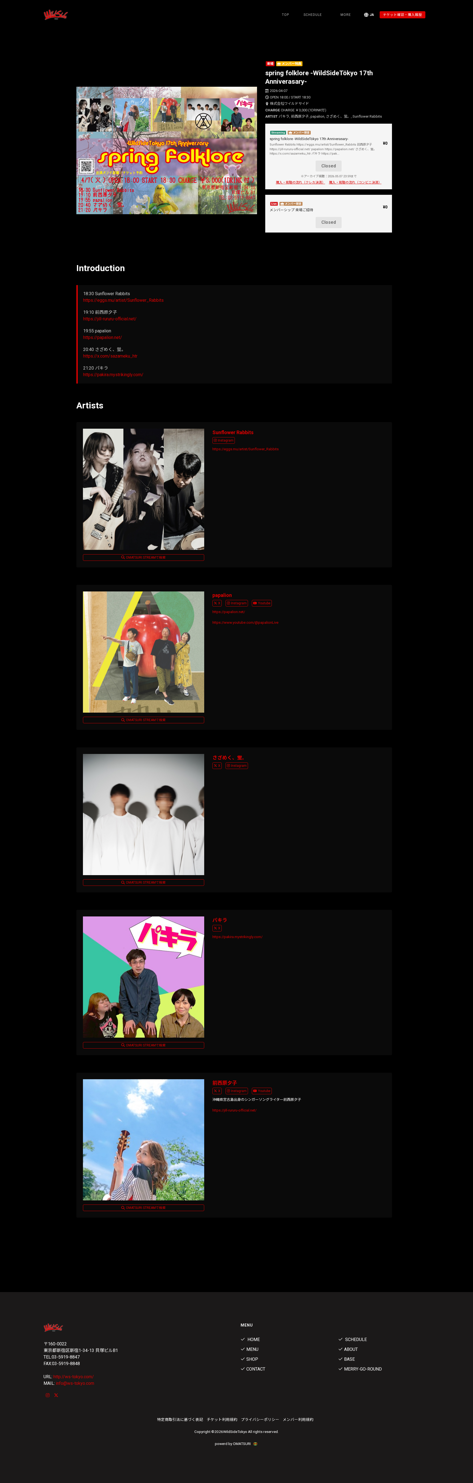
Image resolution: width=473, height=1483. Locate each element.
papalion (222, 595)
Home (253, 1339)
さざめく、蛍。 (229, 758)
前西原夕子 (224, 1083)
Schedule (355, 1339)
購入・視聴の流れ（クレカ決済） (300, 182)
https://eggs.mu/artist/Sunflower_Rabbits (123, 300)
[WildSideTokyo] (72, 14)
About (351, 1349)
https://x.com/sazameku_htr (110, 356)
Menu (252, 1349)
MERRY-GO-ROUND (363, 1369)
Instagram (225, 440)
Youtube (264, 603)
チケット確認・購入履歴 (402, 15)
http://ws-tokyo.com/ (73, 1376)
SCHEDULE (313, 15)
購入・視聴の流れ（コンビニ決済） (355, 182)
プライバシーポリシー (260, 1419)
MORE (346, 15)
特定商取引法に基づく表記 (180, 1419)
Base (349, 1359)
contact (255, 1369)
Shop (252, 1359)
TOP (285, 15)
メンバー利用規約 (298, 1419)
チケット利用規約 (222, 1419)
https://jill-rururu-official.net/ (110, 318)
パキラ (219, 920)
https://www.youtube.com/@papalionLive (245, 622)
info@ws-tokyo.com (75, 1383)
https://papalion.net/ (102, 337)
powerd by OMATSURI (233, 1443)
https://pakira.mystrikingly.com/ (113, 374)
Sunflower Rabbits (232, 432)
